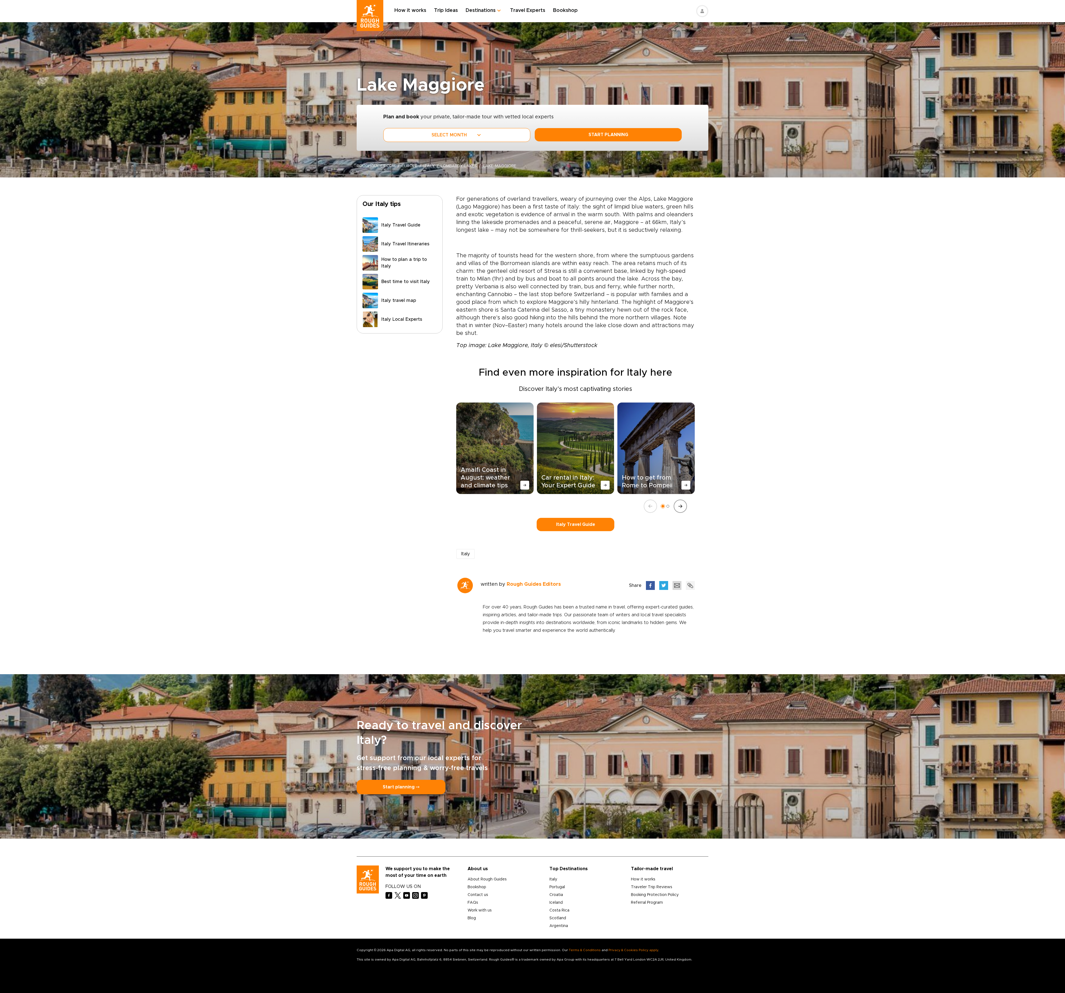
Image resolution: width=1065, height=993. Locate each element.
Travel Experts (527, 10)
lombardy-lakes (459, 166)
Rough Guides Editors (534, 584)
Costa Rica (559, 910)
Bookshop (565, 10)
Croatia (556, 895)
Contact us (478, 895)
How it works (410, 10)
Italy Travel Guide (575, 524)
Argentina (558, 926)
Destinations (481, 10)
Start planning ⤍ (401, 787)
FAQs (473, 903)
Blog (472, 918)
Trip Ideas (446, 10)
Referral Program (647, 903)
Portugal (557, 887)
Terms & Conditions (585, 950)
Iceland (556, 903)
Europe (409, 166)
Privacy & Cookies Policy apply (633, 950)
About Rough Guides (487, 879)
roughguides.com (376, 166)
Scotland (557, 918)
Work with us (480, 910)
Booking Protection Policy (655, 895)
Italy (429, 166)
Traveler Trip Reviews (651, 887)
